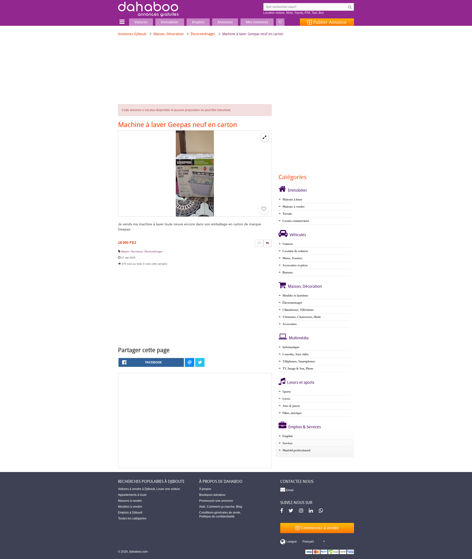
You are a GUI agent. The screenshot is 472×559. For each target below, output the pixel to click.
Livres (286, 399)
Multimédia (299, 338)
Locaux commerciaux (295, 221)
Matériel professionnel (296, 450)
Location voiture (274, 12)
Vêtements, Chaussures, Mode (301, 317)
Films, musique (292, 413)
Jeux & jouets (291, 406)
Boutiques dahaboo (212, 495)
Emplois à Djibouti (130, 512)
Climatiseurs (290, 310)
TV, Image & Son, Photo (297, 368)
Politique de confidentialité (217, 516)
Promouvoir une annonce (216, 500)
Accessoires (289, 324)
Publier (329, 22)
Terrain (287, 213)
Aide (202, 506)
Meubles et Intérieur (295, 295)
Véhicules (298, 234)
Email (289, 490)
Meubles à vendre (130, 506)
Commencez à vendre (319, 528)
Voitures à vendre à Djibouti (136, 489)
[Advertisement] (195, 420)
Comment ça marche (221, 506)
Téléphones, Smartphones (298, 361)
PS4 (307, 12)
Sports (286, 391)
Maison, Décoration (168, 33)
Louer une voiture (168, 489)
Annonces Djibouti (132, 33)
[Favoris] (280, 22)
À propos (205, 489)
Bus (321, 12)
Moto (289, 12)
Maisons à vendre (293, 206)
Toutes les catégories (132, 518)
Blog (239, 506)
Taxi (314, 12)
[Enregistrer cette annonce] (263, 208)
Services (287, 443)
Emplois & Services (304, 427)
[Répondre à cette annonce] (267, 243)
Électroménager (203, 33)
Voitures (287, 244)
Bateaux (287, 272)
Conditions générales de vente (219, 512)
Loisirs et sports (300, 382)
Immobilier (297, 190)
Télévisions (307, 310)
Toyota (298, 12)
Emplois (287, 436)
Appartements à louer (132, 495)
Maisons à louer (292, 199)
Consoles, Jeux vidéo (295, 354)
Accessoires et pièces (295, 265)
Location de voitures (295, 251)
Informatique (290, 347)
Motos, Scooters (292, 258)
